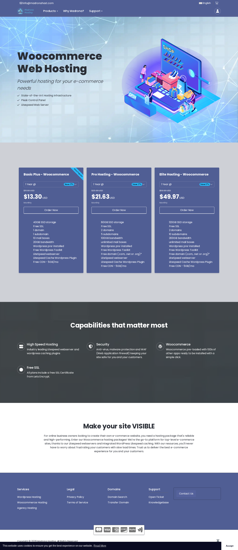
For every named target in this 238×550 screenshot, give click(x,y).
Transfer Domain (118, 502)
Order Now (51, 210)
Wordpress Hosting (29, 497)
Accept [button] (229, 546)
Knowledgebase (159, 502)
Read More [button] (100, 545)
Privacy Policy (75, 497)
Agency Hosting (27, 508)
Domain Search (117, 497)
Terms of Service (77, 502)
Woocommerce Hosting (32, 502)
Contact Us (186, 493)
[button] (218, 541)
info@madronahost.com (37, 3)
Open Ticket (156, 497)
